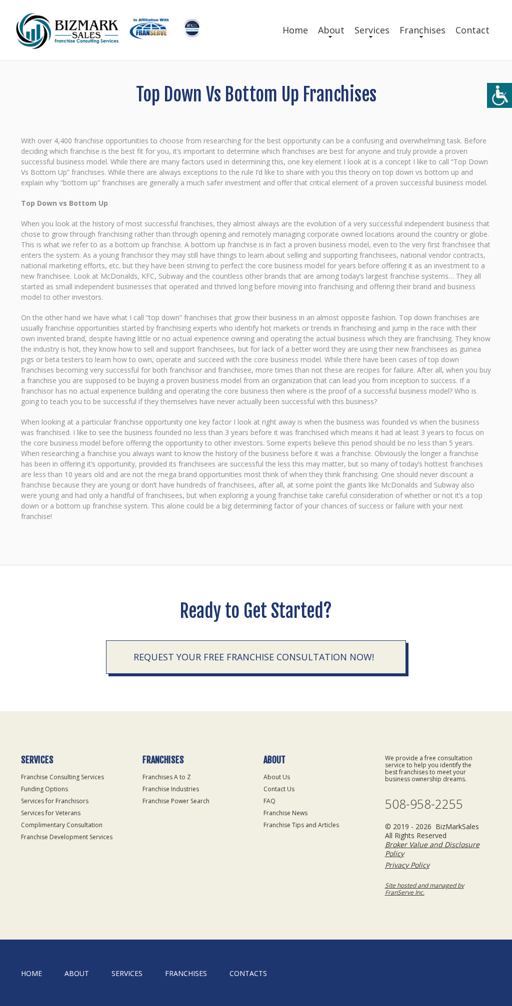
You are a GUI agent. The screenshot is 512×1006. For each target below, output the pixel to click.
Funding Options (44, 789)
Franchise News (286, 813)
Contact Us (279, 789)
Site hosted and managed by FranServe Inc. (424, 889)
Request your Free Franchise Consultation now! (254, 657)
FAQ (270, 801)
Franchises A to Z (166, 777)
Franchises (423, 30)
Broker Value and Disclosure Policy (432, 849)
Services (372, 30)
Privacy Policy (407, 865)
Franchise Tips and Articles (301, 825)
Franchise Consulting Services (62, 777)
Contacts (248, 973)
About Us (277, 777)
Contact (473, 30)
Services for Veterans (50, 813)
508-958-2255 (424, 804)
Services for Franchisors (54, 801)
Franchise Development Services (66, 837)
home (31, 973)
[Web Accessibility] (499, 95)
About (331, 30)
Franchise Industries (170, 789)
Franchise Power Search (176, 801)
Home (295, 30)
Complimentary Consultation (61, 825)
